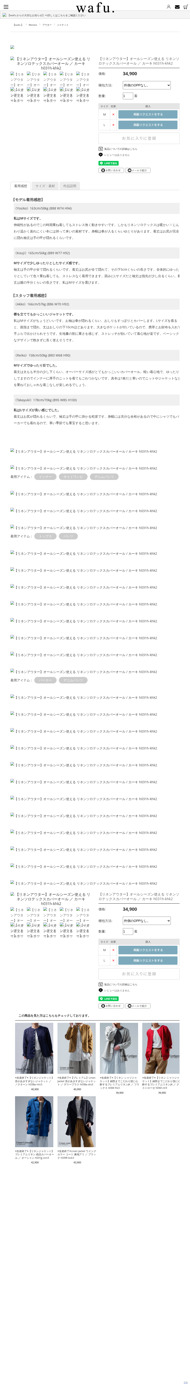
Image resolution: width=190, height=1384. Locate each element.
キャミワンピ (73, 476)
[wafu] (95, 6)
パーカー (45, 680)
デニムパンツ (104, 476)
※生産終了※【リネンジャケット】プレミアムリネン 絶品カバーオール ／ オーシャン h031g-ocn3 (34, 1154)
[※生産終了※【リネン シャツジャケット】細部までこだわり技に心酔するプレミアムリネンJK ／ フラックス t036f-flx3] (119, 1071)
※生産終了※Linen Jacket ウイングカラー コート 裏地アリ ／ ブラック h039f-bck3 (76, 1154)
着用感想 (20, 186)
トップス (45, 536)
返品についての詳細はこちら (120, 148)
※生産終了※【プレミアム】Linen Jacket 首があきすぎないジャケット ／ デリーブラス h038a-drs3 (76, 1081)
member (168, 6)
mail (177, 6)
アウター (47, 24)
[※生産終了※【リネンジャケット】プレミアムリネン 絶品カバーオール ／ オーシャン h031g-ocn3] (34, 1144)
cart (185, 6)
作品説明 (69, 186)
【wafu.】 (18, 24)
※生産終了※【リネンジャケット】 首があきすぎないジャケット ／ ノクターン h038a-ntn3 (34, 1081)
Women (33, 24)
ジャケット (63, 24)
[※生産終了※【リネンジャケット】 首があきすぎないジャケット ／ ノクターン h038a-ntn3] (34, 1071)
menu (6, 6)
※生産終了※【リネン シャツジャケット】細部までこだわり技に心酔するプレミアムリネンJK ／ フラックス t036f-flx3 (119, 1083)
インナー (45, 476)
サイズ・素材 (45, 186)
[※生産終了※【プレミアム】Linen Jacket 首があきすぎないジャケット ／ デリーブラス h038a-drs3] (76, 1071)
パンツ (68, 536)
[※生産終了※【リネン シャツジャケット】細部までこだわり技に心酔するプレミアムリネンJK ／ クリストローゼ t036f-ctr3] (161, 1071)
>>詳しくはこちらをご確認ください (65, 15)
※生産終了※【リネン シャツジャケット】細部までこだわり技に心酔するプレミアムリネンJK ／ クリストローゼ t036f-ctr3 (162, 1083)
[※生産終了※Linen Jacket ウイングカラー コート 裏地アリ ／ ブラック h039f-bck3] (76, 1144)
